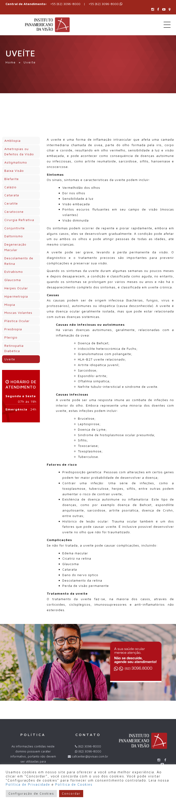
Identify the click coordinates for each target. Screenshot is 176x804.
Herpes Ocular (16, 288)
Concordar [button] (71, 793)
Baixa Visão (14, 170)
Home (11, 62)
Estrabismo (13, 271)
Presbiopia (13, 329)
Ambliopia (12, 140)
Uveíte (9, 359)
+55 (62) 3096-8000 (65, 4)
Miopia (9, 304)
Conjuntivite (14, 228)
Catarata (11, 195)
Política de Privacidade (28, 784)
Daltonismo (13, 236)
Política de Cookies (74, 784)
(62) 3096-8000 (89, 751)
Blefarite (11, 179)
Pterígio (10, 337)
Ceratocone (14, 211)
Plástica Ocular (17, 321)
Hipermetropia (16, 296)
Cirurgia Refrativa (19, 220)
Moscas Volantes (18, 312)
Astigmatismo (15, 162)
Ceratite (11, 203)
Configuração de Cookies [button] (31, 793)
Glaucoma (12, 280)
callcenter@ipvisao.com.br (90, 756)
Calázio (10, 187)
